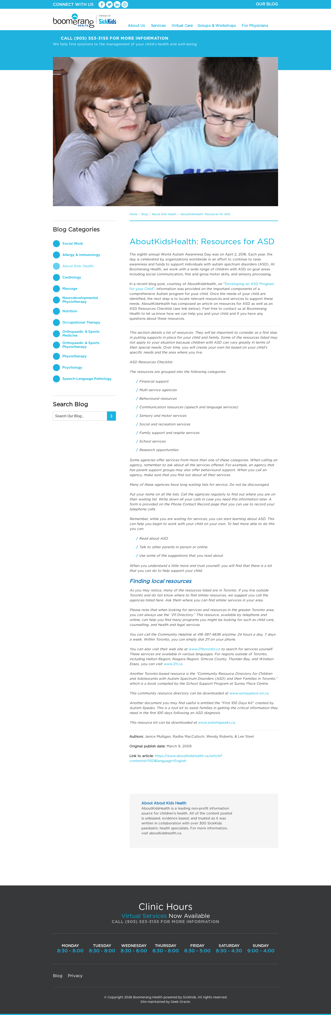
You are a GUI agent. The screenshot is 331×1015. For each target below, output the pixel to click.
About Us (136, 25)
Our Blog (267, 4)
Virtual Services (144, 916)
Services (158, 25)
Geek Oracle (180, 1002)
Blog (144, 214)
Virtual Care (182, 25)
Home (133, 214)
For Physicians (255, 25)
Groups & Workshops (216, 25)
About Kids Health (164, 214)
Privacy (75, 976)
